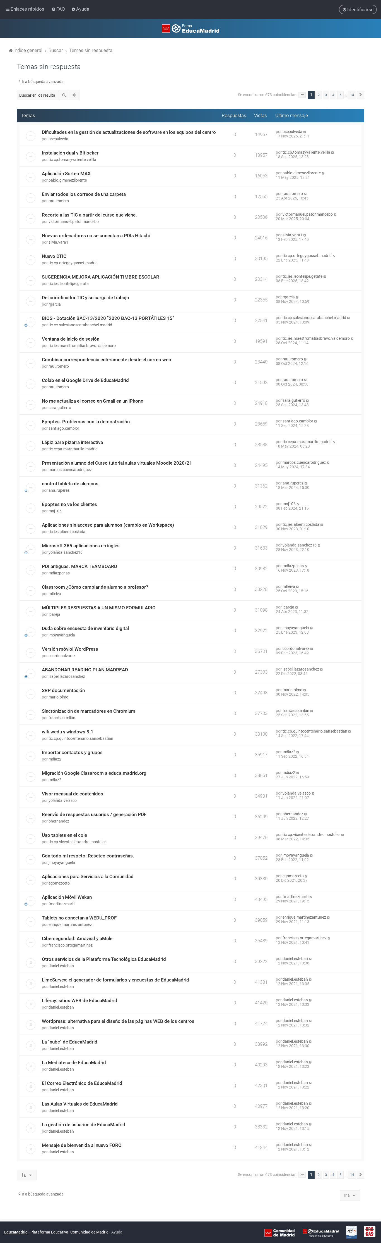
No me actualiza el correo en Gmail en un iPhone (92, 401)
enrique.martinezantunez (70, 924)
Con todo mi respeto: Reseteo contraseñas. (88, 856)
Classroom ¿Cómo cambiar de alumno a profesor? (95, 587)
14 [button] (352, 95)
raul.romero (59, 201)
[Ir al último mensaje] (305, 131)
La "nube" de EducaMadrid (69, 1042)
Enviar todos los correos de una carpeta (84, 194)
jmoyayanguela (62, 635)
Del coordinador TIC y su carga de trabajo (85, 297)
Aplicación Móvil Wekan (67, 897)
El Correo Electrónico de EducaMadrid (82, 1083)
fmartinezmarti (61, 904)
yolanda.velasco (63, 800)
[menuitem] (58, 9)
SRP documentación (63, 690)
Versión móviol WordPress (70, 649)
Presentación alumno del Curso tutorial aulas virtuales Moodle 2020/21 (117, 463)
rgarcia (55, 304)
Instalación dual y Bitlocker (70, 153)
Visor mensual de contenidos (72, 794)
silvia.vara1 (58, 242)
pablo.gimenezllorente (68, 180)
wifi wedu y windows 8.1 (67, 732)
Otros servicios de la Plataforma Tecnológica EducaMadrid (104, 959)
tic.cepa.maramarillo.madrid (73, 449)
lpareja (54, 614)
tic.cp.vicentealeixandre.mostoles (77, 842)
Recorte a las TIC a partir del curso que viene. (89, 215)
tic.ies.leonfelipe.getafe (68, 283)
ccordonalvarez (62, 655)
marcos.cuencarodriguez (70, 469)
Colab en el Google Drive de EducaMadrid (85, 380)
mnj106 (55, 511)
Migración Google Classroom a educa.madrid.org (94, 773)
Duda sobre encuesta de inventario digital (85, 628)
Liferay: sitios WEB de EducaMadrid (79, 1000)
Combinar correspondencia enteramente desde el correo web (106, 359)
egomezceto (59, 883)
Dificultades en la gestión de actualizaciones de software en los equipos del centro (129, 132)
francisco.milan (62, 718)
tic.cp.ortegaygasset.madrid (73, 263)
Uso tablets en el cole (64, 835)
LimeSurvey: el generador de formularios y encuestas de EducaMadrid (115, 980)
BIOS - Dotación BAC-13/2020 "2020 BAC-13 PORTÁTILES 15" (108, 318)
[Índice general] (190, 28)
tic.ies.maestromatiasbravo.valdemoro (82, 345)
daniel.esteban (61, 966)
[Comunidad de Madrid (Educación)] (279, 1232)
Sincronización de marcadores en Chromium (88, 711)
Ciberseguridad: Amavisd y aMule (77, 938)
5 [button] (340, 95)
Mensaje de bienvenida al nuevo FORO (82, 1145)
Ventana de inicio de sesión (70, 339)
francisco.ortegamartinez (71, 945)
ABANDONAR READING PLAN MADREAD (85, 669)
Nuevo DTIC (54, 256)
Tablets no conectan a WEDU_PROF (79, 918)
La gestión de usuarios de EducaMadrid (83, 1124)
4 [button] (333, 95)
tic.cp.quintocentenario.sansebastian (81, 738)
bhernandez (59, 821)
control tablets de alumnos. (71, 483)
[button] (302, 95)
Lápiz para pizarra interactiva (72, 442)
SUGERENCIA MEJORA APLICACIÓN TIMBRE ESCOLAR (100, 277)
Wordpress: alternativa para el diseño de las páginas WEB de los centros (118, 1021)
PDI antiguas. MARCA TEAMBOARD (79, 566)
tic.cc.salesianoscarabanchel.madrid (80, 325)
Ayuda (116, 1232)
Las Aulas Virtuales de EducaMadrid (80, 1104)
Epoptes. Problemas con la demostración (86, 421)
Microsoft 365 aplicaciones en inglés (81, 545)
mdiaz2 (55, 759)
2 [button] (319, 95)
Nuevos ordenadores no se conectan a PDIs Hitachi (96, 235)
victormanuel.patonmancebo (74, 221)
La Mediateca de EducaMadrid (74, 1062)
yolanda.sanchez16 (66, 552)
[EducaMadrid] (321, 1232)
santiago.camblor (64, 428)
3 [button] (326, 95)
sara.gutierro (60, 407)
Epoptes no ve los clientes (69, 504)
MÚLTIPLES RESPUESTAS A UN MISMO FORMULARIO (99, 607)
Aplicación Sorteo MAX (66, 173)
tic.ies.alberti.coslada (67, 531)
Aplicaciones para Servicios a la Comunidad (88, 876)
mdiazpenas (59, 573)
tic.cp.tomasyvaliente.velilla (72, 159)
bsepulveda (58, 139)
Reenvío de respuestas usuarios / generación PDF (94, 814)
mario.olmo (58, 697)
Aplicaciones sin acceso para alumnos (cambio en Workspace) (108, 525)
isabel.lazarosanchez (67, 676)
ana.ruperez (59, 490)
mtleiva (55, 593)
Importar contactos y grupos (72, 752)
